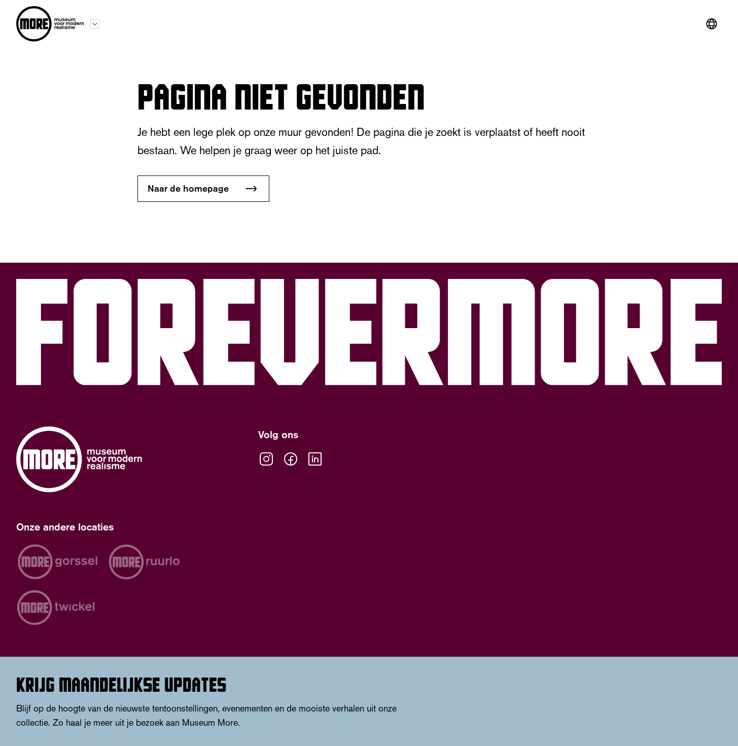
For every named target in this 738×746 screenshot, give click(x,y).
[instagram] (266, 459)
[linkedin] (315, 459)
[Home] (50, 24)
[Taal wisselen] (711, 24)
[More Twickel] (56, 607)
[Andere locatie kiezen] (94, 23)
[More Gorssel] (57, 562)
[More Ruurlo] (144, 562)
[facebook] (291, 459)
